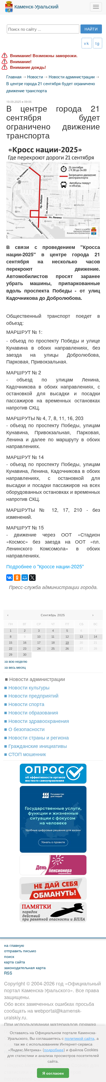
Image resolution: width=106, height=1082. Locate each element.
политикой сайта (79, 1038)
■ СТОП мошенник (25, 753)
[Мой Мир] (24, 577)
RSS (8, 973)
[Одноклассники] (17, 577)
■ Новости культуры (26, 687)
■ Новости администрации (35, 678)
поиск (9, 956)
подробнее (54, 1049)
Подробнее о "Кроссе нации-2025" (45, 566)
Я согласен (53, 1073)
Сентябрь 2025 (53, 615)
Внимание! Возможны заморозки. (43, 55)
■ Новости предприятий (31, 695)
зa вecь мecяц (15, 667)
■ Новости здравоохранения (36, 720)
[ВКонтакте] (9, 577)
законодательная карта (25, 967)
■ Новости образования (31, 712)
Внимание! (21, 61)
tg (97, 43)
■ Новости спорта (24, 703)
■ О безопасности (24, 728)
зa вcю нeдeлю (15, 661)
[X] (32, 577)
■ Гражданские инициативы (35, 745)
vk (86, 43)
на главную (14, 945)
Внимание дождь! (28, 67)
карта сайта (14, 961)
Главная (13, 76)
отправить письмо (20, 950)
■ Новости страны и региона (36, 737)
